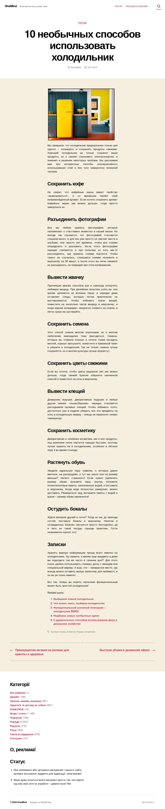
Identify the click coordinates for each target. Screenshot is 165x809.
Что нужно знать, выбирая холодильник (79, 603)
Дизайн (14, 696)
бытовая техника (58, 631)
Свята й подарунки (22, 734)
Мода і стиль (18, 713)
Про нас (119, 6)
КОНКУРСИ (17, 709)
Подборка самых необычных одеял (76, 615)
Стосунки (16, 738)
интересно (71, 631)
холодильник (89, 631)
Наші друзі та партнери (137, 6)
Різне (13, 730)
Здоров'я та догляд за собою (28, 705)
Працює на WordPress (40, 802)
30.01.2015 (92, 67)
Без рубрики (17, 692)
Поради (82, 23)
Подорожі (16, 717)
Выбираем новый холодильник (74, 599)
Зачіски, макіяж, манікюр (25, 701)
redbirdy (77, 67)
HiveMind (11, 5)
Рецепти (15, 726)
